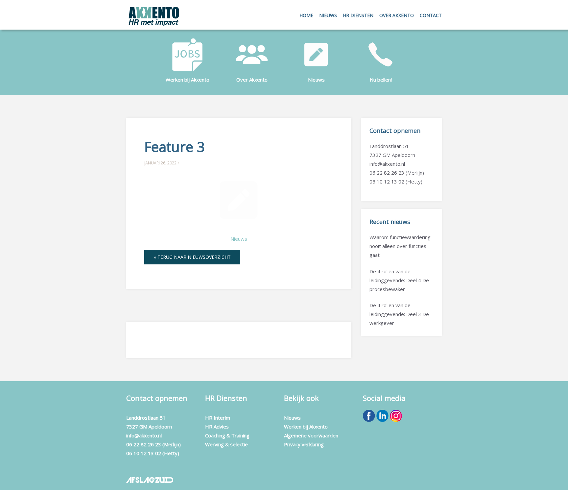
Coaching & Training (227, 435)
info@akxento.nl (387, 163)
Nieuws (316, 79)
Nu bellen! (381, 79)
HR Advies (217, 426)
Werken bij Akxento (187, 79)
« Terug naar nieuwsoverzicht (192, 257)
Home (306, 15)
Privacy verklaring (304, 444)
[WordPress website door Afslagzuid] (150, 478)
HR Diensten (358, 15)
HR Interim (217, 417)
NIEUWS (328, 15)
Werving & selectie (226, 444)
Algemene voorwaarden (311, 435)
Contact (431, 15)
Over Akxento (396, 15)
